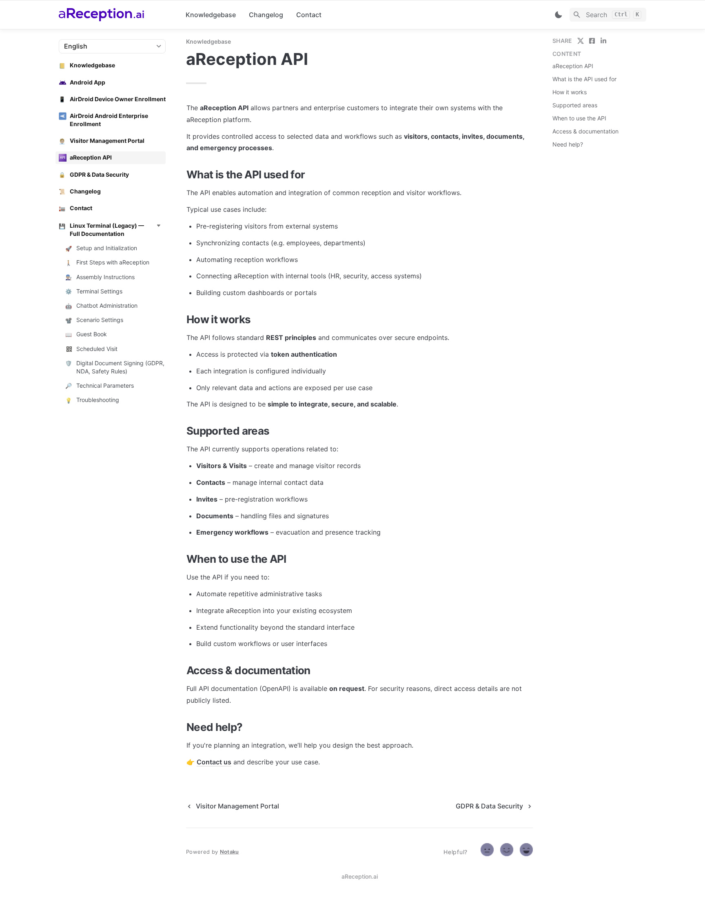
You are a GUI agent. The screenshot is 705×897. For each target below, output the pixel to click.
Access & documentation (585, 131)
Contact (308, 15)
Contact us (214, 762)
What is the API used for (584, 78)
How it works (569, 92)
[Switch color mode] (558, 15)
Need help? (567, 144)
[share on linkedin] (603, 41)
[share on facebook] (592, 41)
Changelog (266, 15)
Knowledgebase (211, 15)
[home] (116, 14)
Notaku (229, 851)
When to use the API (579, 118)
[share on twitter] (580, 41)
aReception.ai (359, 876)
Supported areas (574, 105)
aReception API (572, 65)
